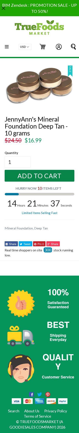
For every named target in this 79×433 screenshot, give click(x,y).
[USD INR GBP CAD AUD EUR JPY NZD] (25, 47)
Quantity (11, 153)
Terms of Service (37, 416)
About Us (31, 411)
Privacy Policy (55, 411)
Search (13, 411)
